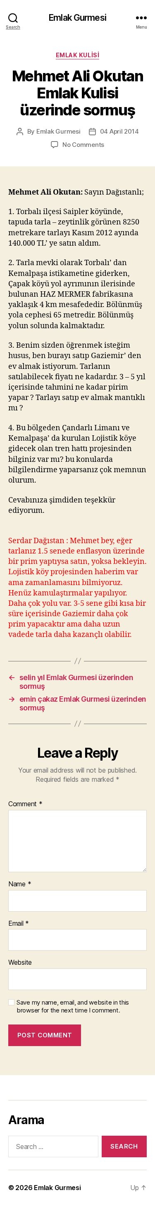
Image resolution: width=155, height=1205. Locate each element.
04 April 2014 (119, 131)
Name (19, 884)
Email (18, 923)
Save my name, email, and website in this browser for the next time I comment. (73, 1006)
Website (20, 962)
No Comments (83, 145)
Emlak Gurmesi (77, 17)
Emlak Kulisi (77, 55)
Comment (25, 804)
